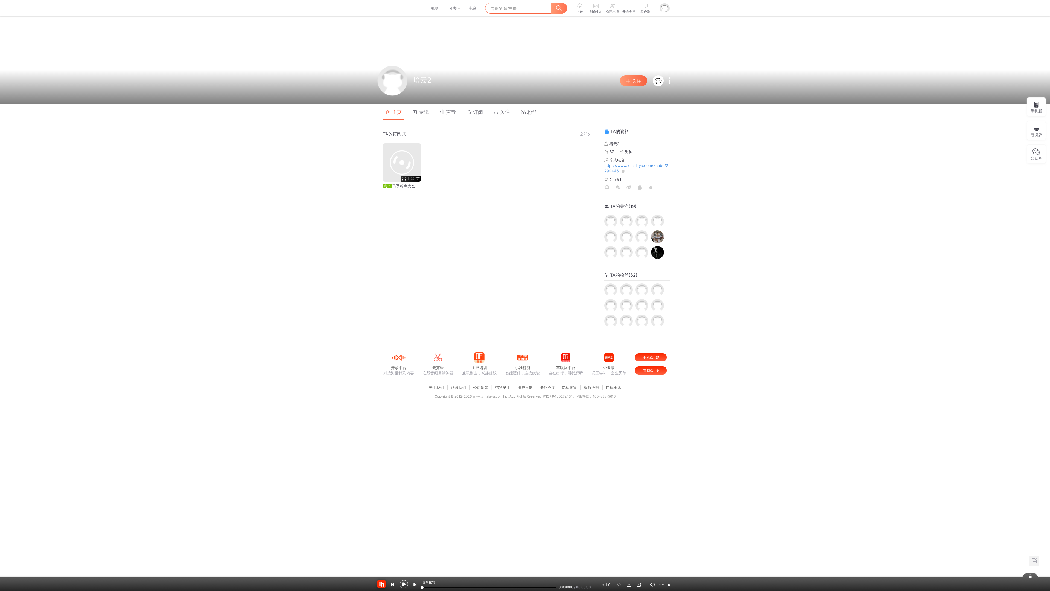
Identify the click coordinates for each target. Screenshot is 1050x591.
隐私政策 (569, 387)
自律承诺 (613, 387)
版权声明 (591, 387)
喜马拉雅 (398, 8)
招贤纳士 (503, 387)
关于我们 (436, 387)
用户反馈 (525, 387)
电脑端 (649, 370)
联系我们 (458, 387)
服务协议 (547, 387)
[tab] (393, 111)
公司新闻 (480, 387)
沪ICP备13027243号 (558, 396)
